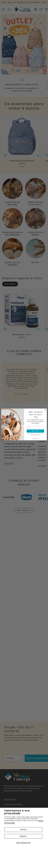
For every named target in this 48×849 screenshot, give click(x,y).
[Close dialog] (45, 410)
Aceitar (23, 829)
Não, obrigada (35, 438)
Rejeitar (23, 836)
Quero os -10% (35, 431)
